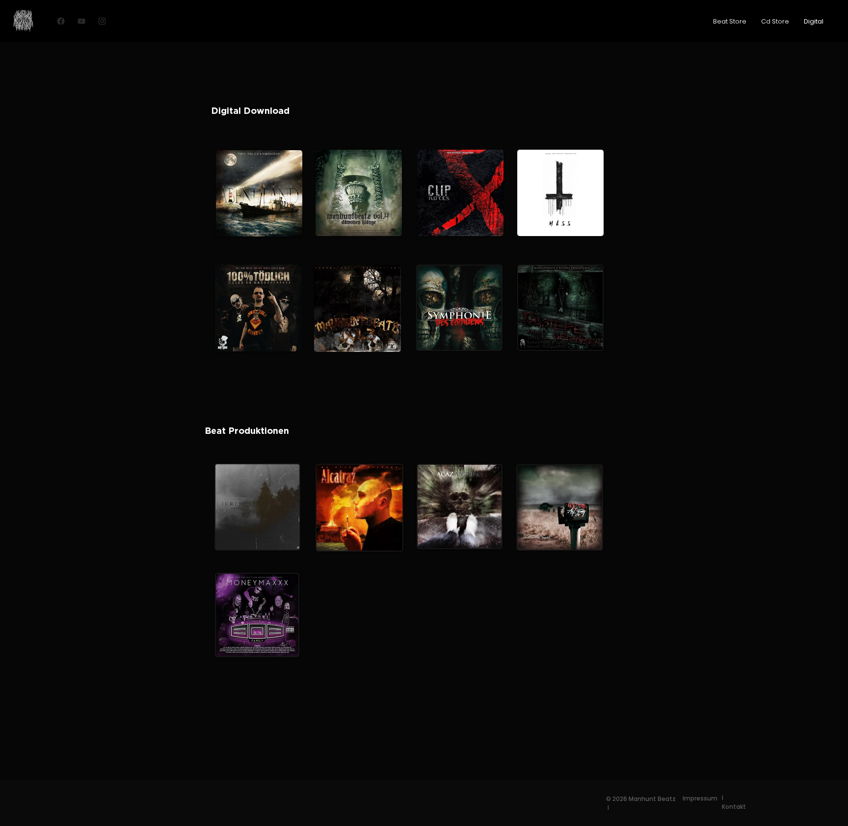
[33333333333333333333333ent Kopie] (81, 21)
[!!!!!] (61, 21)
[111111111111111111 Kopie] (102, 21)
